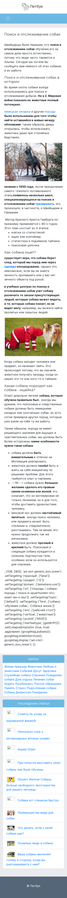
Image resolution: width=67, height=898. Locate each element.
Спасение (38, 675)
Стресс (21, 688)
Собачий (26, 671)
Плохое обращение (47, 683)
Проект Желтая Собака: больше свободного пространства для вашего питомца (30, 784)
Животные (35, 666)
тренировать (44, 204)
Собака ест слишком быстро (38, 800)
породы (50, 111)
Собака (9, 692)
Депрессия (23, 692)
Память (9, 688)
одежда (10, 266)
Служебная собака (17, 675)
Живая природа (15, 666)
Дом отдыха (23, 679)
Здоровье (49, 671)
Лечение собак (43, 679)
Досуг (37, 671)
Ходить (9, 683)
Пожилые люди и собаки (35, 843)
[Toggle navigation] (8, 18)
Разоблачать (24, 683)
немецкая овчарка (17, 111)
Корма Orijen (26, 749)
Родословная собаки (41, 688)
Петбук (36, 6)
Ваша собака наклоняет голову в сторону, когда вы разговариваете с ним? (28, 859)
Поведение (39, 692)
